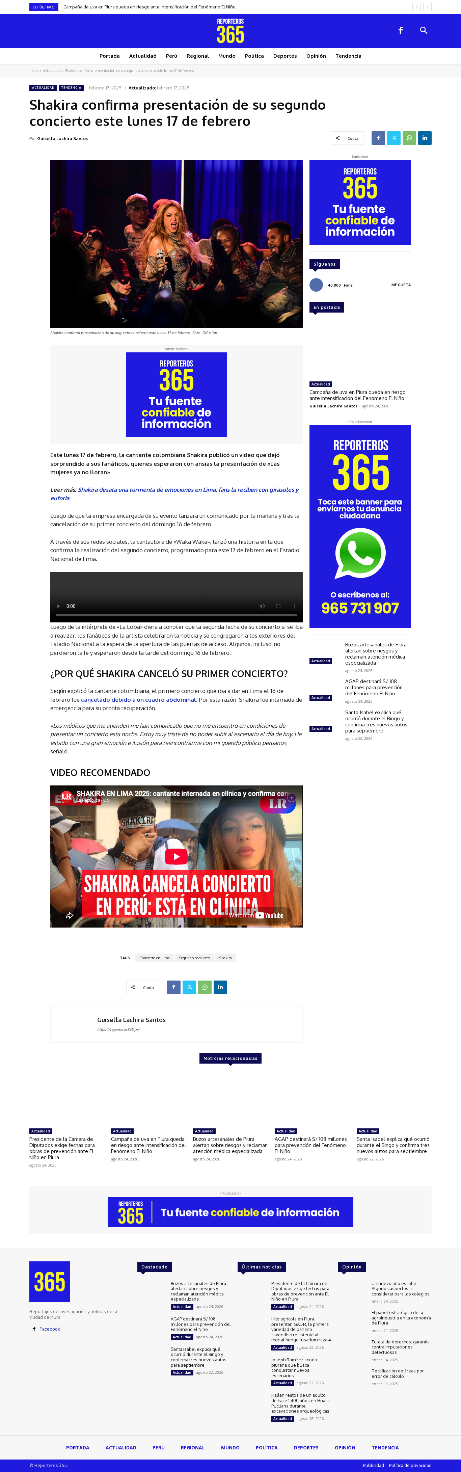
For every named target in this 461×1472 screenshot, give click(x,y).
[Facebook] (400, 31)
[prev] (416, 7)
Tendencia (71, 87)
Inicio (33, 70)
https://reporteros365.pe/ (118, 1029)
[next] (427, 7)
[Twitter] (394, 138)
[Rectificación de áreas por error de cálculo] (352, 1379)
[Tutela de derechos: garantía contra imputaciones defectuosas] (352, 1350)
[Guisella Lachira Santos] (74, 1024)
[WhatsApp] (409, 138)
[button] (423, 31)
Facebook (49, 1329)
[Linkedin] (425, 138)
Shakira (225, 958)
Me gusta (401, 285)
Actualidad (52, 70)
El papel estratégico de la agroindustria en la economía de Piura (401, 1318)
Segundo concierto (194, 958)
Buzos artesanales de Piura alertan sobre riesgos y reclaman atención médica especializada (158, 6)
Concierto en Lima (154, 958)
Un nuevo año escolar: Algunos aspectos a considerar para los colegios (401, 1288)
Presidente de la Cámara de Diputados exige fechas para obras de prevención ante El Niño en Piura (62, 1148)
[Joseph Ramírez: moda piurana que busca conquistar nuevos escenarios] (252, 1368)
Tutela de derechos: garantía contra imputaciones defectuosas (401, 1347)
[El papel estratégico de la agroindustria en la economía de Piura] (352, 1321)
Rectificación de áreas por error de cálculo (398, 1373)
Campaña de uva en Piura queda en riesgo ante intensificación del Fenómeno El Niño (357, 395)
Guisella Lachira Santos (62, 138)
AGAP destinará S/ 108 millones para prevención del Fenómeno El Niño (374, 687)
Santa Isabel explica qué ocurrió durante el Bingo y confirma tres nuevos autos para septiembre (376, 721)
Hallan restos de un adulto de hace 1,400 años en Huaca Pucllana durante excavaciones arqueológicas (300, 1403)
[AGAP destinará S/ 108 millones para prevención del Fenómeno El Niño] (324, 690)
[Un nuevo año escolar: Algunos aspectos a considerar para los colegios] (352, 1292)
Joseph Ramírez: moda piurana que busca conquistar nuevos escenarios (294, 1367)
